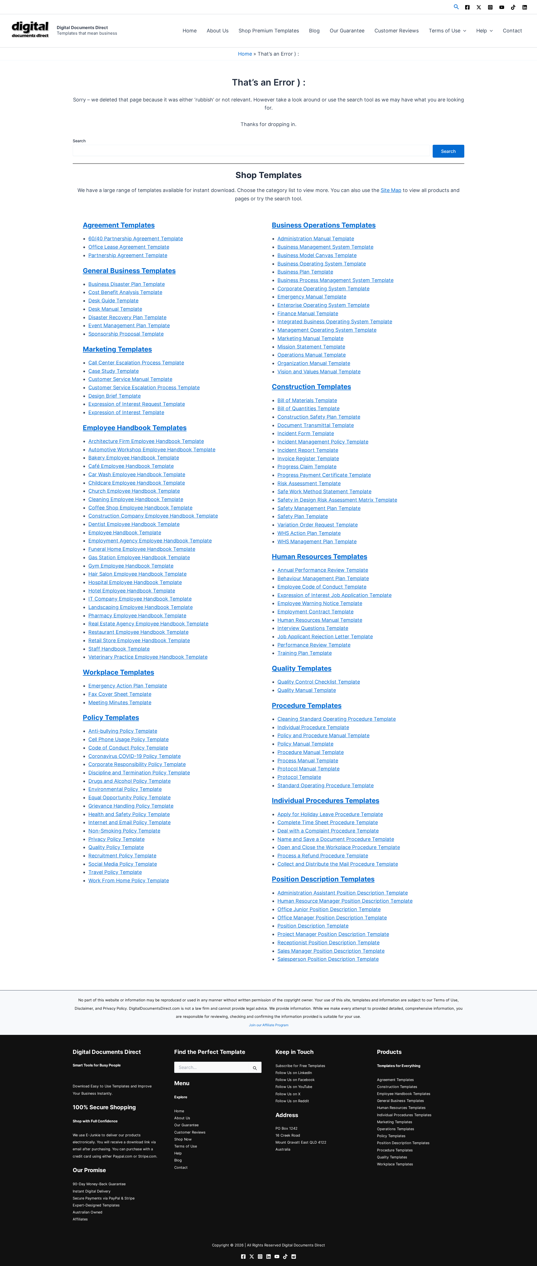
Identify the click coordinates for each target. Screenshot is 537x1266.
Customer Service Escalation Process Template (144, 387)
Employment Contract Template (315, 612)
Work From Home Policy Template (128, 880)
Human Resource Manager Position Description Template (345, 901)
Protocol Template (299, 777)
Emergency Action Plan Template (127, 686)
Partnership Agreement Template (127, 255)
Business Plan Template (305, 272)
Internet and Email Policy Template (129, 822)
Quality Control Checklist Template (318, 682)
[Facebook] (467, 7)
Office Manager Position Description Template (332, 918)
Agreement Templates (119, 225)
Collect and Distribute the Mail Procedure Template (337, 864)
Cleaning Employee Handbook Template (135, 499)
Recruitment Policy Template (122, 856)
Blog (314, 31)
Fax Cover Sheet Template (119, 694)
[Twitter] (251, 1256)
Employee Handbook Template (124, 532)
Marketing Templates (394, 1122)
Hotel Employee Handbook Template (131, 591)
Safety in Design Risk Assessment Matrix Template (337, 500)
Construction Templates (397, 1087)
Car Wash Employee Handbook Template (136, 474)
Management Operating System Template (326, 330)
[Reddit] (293, 1256)
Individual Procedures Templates (404, 1115)
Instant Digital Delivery (91, 1191)
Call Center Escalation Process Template (136, 363)
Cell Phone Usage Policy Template (128, 739)
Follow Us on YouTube (293, 1087)
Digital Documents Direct (82, 27)
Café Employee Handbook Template (131, 466)
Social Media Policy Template (122, 864)
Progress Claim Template (306, 467)
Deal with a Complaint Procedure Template (328, 831)
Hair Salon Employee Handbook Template (137, 574)
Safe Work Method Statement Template (324, 491)
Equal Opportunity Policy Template (129, 797)
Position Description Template (312, 926)
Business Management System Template (325, 247)
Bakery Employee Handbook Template (133, 458)
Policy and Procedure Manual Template (323, 735)
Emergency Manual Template (311, 297)
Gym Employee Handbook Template (130, 566)
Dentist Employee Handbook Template (134, 524)
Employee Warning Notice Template (319, 603)
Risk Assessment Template (309, 483)
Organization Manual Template (313, 363)
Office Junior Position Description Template (329, 909)
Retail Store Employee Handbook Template (139, 640)
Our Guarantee (347, 31)
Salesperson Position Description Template (328, 959)
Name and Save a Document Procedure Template (335, 839)
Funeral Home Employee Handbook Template (141, 549)
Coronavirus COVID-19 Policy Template (134, 756)
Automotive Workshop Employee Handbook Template (151, 449)
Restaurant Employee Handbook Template (138, 632)
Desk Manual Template (115, 309)
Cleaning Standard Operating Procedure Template (336, 719)
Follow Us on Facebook (295, 1080)
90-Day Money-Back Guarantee (99, 1184)
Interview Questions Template (312, 628)
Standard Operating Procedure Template (325, 785)
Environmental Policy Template (125, 789)
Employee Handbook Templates (403, 1094)
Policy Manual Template (305, 744)
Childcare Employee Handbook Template (136, 483)
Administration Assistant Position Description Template (342, 893)
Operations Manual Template (311, 355)
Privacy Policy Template (116, 839)
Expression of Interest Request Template (136, 404)
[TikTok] (513, 7)
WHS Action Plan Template (309, 533)
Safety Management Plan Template (319, 508)
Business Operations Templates (324, 225)
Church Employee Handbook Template (134, 491)
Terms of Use (444, 31)
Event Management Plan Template (129, 325)
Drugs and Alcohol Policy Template (129, 781)
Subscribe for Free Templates (300, 1066)
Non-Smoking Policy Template (124, 831)
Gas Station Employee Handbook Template (139, 557)
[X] (478, 7)
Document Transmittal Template (315, 425)
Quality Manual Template (306, 690)
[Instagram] (490, 7)
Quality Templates (392, 1157)
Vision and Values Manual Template (319, 371)
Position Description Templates (403, 1143)
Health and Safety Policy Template (129, 814)
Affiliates (80, 1219)
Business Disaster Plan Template (126, 284)
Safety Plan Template (302, 516)
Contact (512, 31)
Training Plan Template (304, 653)
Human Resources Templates (401, 1108)
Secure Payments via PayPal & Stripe (104, 1198)
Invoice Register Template (308, 458)
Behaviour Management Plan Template (323, 578)
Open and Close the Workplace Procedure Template (338, 847)
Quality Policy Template (116, 847)
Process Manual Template (307, 761)
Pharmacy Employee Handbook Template (137, 615)
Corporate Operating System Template (323, 288)
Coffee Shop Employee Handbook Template (140, 508)
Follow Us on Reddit (292, 1101)
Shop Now (183, 1139)
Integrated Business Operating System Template (334, 321)
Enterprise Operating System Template (323, 305)
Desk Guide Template (113, 301)
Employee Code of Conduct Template (321, 587)
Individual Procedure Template (313, 727)
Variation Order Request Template (317, 525)
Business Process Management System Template (335, 280)
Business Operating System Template (321, 264)
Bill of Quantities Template (308, 408)
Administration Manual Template (315, 238)
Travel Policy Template (115, 872)
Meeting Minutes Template (119, 702)
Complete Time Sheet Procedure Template (327, 822)
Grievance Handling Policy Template (130, 806)
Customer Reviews (397, 31)
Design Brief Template (114, 396)
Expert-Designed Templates (96, 1205)
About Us (218, 31)
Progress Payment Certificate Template (324, 475)
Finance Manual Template (307, 313)
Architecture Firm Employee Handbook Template (146, 441)
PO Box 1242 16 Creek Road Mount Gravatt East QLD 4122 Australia (300, 1139)
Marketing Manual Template (310, 338)
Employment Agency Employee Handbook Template (150, 541)
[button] (456, 7)
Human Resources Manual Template (319, 620)
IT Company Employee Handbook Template (140, 599)
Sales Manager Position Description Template (331, 951)
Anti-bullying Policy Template (122, 731)
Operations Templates (395, 1129)
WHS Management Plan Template (317, 541)
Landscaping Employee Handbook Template (140, 607)
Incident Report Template (307, 450)
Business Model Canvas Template (317, 255)
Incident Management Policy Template (322, 442)
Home (190, 31)
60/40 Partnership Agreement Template (135, 238)
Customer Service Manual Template (130, 379)
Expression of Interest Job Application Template (334, 595)
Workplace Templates (395, 1164)
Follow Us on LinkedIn (293, 1073)
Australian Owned (87, 1212)
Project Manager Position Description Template (333, 934)
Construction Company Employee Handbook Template (153, 516)
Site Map (391, 190)
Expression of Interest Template (126, 412)
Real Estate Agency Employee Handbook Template (148, 624)
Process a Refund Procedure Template (322, 856)
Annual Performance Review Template (322, 570)
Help (481, 31)
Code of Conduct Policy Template (128, 748)
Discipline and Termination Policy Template (139, 773)
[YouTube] (501, 7)
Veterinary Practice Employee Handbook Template (148, 657)
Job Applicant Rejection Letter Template (325, 636)
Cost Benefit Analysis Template (125, 292)
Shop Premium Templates (269, 31)
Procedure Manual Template (310, 752)
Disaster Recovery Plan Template (127, 317)
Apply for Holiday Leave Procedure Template (330, 814)
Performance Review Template (313, 645)
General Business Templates (129, 271)
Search (79, 140)
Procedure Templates (395, 1150)
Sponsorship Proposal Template (126, 334)
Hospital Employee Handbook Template (135, 582)
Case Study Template (113, 371)
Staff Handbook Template (119, 649)
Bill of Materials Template (307, 400)
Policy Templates (391, 1136)
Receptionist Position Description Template (328, 942)
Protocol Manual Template (308, 769)
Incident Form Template (305, 433)
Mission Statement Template (311, 347)
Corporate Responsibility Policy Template (137, 764)
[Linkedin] (524, 7)
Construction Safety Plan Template (318, 417)
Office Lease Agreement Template (128, 247)
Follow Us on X (287, 1094)
